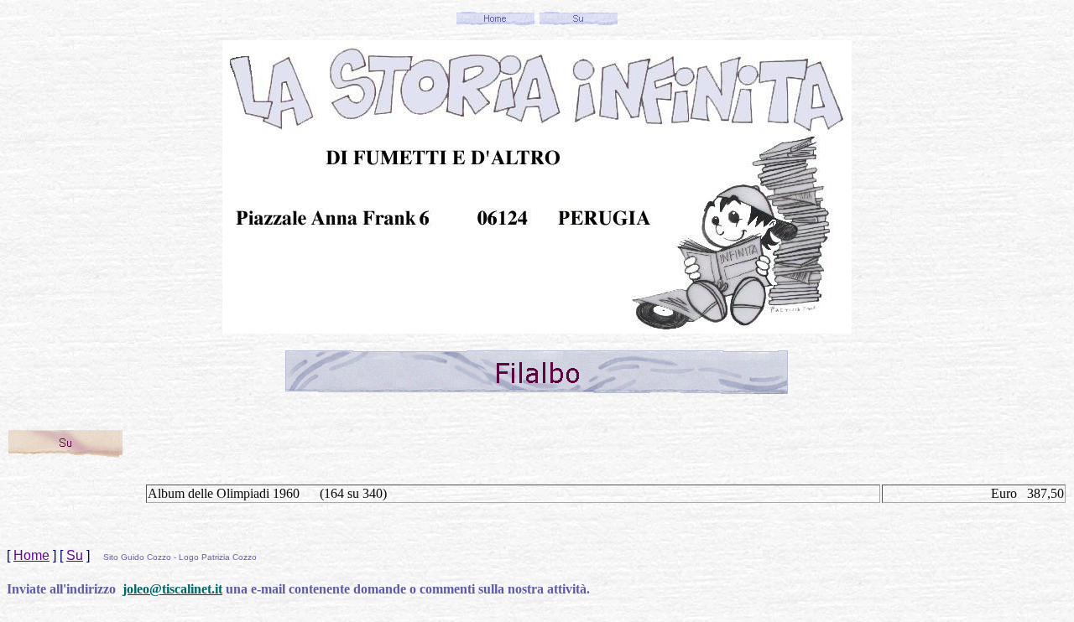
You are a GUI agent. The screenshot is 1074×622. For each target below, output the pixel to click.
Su (74, 555)
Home (31, 555)
